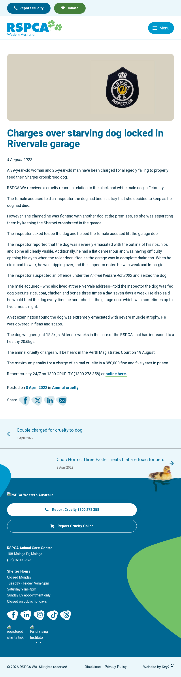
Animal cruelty (65, 387)
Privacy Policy (116, 667)
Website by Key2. (156, 667)
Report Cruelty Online (76, 526)
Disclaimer (93, 667)
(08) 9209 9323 (19, 560)
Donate (72, 8)
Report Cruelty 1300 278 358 (75, 510)
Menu (165, 28)
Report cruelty (31, 8)
